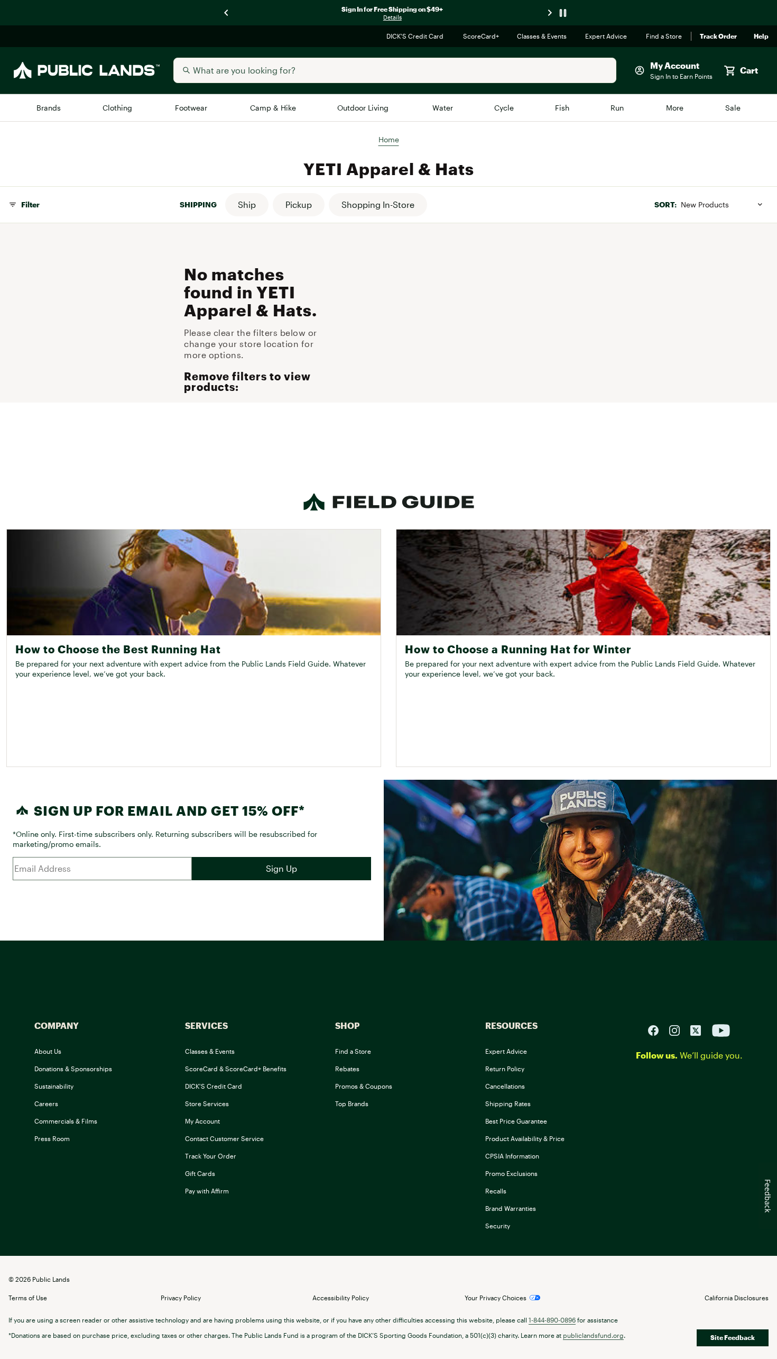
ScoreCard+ (481, 36)
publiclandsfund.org (593, 1335)
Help (761, 36)
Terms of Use (27, 1297)
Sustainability (53, 1086)
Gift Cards (200, 1173)
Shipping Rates (508, 1103)
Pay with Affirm (207, 1190)
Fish (562, 107)
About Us (47, 1051)
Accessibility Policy (340, 1297)
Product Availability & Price (525, 1138)
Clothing (118, 107)
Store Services (207, 1103)
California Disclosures (737, 1297)
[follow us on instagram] (678, 1030)
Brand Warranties (510, 1208)
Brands (49, 107)
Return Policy (504, 1068)
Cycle (504, 107)
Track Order (718, 36)
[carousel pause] (563, 13)
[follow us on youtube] (721, 1030)
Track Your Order (210, 1156)
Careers (46, 1103)
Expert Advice (607, 36)
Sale (733, 107)
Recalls (495, 1190)
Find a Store (664, 36)
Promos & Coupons (363, 1086)
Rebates (347, 1068)
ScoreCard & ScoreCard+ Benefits (235, 1068)
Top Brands (351, 1103)
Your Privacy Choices (495, 1297)
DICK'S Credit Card (416, 36)
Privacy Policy (181, 1297)
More (675, 107)
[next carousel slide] (550, 13)
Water (443, 107)
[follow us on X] (699, 1030)
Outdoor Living (364, 107)
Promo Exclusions (511, 1173)
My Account (202, 1121)
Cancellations (505, 1086)
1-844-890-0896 (552, 1320)
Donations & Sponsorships (73, 1068)
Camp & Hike (273, 107)
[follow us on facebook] (657, 1030)
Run (617, 107)
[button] (247, 204)
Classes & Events (542, 36)
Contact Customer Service (224, 1138)
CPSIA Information (512, 1156)
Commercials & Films (65, 1121)
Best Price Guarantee (516, 1121)
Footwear (192, 107)
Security (497, 1225)
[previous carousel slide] (226, 13)
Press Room (52, 1138)
